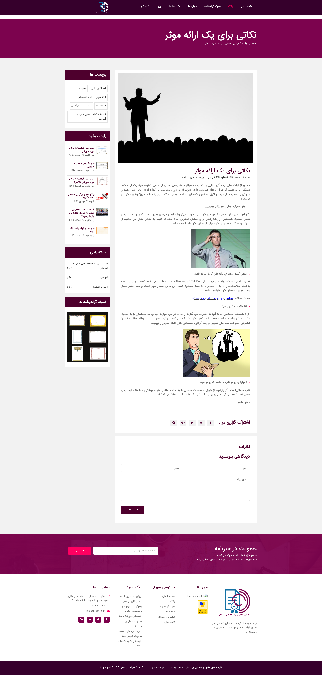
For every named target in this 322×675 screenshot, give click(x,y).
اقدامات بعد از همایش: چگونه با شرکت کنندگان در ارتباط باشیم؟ (81, 213)
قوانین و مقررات (166, 617)
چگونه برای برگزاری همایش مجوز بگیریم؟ (81, 196)
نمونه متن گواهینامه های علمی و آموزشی (87, 266)
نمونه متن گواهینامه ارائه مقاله (82, 230)
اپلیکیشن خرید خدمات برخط (130, 643)
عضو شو (79, 551)
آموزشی (237, 44)
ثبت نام (145, 6)
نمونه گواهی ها (167, 606)
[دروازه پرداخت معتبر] (203, 607)
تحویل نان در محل (132, 601)
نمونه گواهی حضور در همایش (83, 165)
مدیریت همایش (133, 621)
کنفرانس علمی (98, 88)
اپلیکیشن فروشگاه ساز (130, 616)
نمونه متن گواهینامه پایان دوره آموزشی (81, 149)
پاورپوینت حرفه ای (81, 106)
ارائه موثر (101, 97)
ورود (159, 6)
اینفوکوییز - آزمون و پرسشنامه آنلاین (132, 608)
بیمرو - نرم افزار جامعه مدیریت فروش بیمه (130, 634)
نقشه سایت (169, 622)
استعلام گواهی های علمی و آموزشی (91, 116)
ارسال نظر (132, 510)
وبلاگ (247, 44)
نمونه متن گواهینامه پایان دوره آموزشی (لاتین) (81, 180)
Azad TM (140, 667)
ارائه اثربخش (85, 97)
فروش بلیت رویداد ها (130, 596)
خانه (254, 44)
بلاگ (230, 6)
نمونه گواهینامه (212, 6)
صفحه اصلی (246, 6)
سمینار (82, 88)
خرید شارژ (136, 626)
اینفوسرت (101, 106)
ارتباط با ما (174, 6)
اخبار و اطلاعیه (87, 287)
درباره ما (192, 6)
